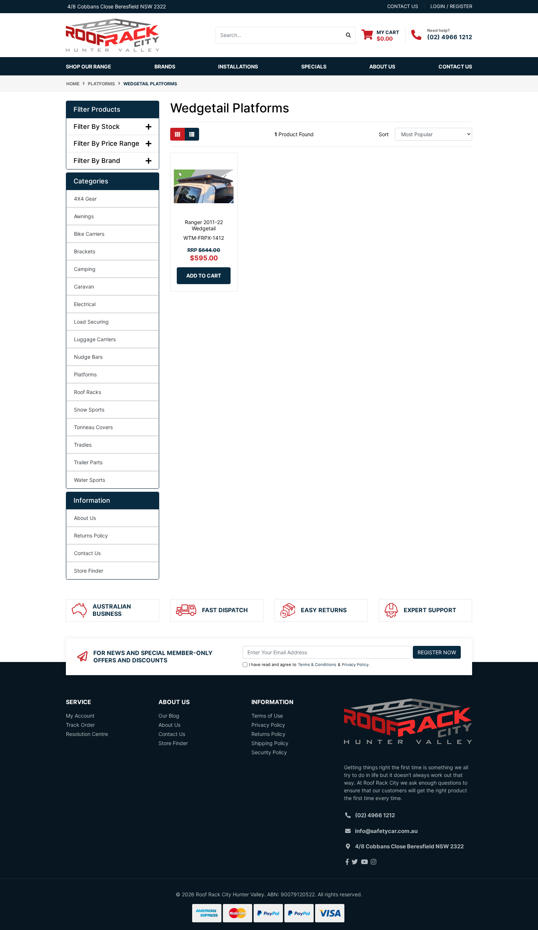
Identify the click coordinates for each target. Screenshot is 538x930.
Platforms (85, 374)
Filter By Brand (97, 160)
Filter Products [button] (97, 109)
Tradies (82, 445)
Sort (384, 134)
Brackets (84, 251)
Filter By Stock (97, 126)
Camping (85, 269)
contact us (402, 6)
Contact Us (455, 66)
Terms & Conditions (317, 664)
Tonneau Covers (93, 427)
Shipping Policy (269, 743)
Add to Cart (203, 275)
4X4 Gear (85, 199)
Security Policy (269, 752)
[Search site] (348, 35)
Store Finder (88, 571)
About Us (382, 66)
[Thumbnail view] (177, 134)
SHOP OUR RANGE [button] (88, 66)
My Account (80, 716)
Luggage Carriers (95, 339)
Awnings (84, 216)
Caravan (84, 286)
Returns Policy (91, 535)
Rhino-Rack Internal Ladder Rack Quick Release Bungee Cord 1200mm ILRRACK (63, 895)
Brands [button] (164, 66)
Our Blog (168, 716)
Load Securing (91, 322)
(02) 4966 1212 (449, 37)
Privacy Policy (355, 664)
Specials (313, 66)
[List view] (191, 134)
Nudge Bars (88, 357)
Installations (238, 66)
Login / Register (451, 6)
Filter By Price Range (106, 143)
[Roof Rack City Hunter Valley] (112, 34)
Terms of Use (267, 716)
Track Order (80, 725)
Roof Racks (87, 392)
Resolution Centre (87, 734)
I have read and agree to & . (309, 664)
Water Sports (89, 480)
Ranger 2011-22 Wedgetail (204, 225)
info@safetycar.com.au (386, 830)
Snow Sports (89, 409)
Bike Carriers (89, 234)
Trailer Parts (88, 462)
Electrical (85, 304)
